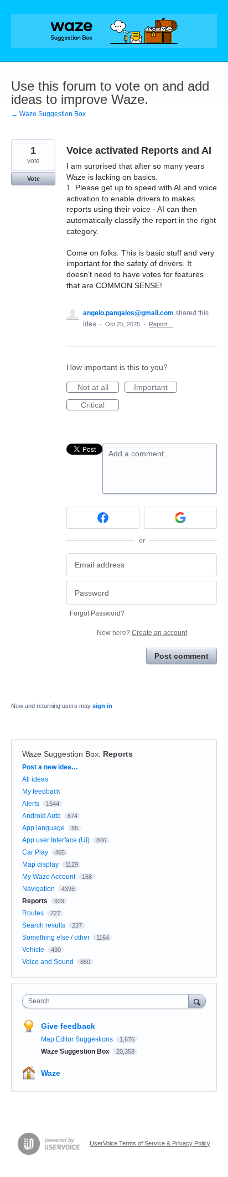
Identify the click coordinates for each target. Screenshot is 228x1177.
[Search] (197, 1001)
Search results (43, 925)
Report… (161, 324)
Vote (33, 178)
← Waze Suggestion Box (48, 114)
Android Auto (41, 816)
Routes (33, 913)
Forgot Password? (97, 613)
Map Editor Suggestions (78, 1039)
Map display (40, 864)
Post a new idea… (50, 767)
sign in (102, 705)
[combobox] (108, 1001)
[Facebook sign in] (102, 518)
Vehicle (33, 950)
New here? (142, 633)
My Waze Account (48, 877)
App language (43, 828)
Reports (118, 753)
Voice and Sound (48, 962)
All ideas (35, 779)
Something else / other (56, 937)
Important (155, 388)
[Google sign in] (180, 518)
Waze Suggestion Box (60, 753)
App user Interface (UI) (56, 840)
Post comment (181, 656)
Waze (50, 1073)
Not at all (98, 388)
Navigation (38, 889)
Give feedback (68, 1026)
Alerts (30, 804)
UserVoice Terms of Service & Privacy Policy (150, 1143)
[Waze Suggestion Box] (114, 31)
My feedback (41, 791)
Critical (100, 405)
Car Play (35, 852)
